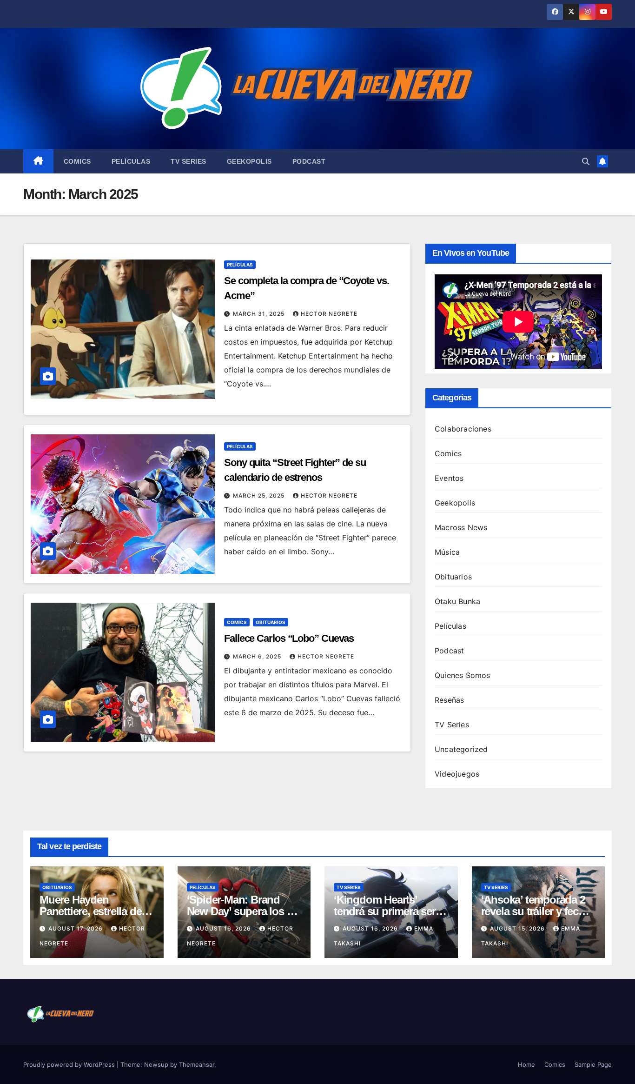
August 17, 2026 (76, 928)
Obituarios (270, 622)
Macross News (461, 527)
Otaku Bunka (457, 601)
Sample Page (593, 1064)
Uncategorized (461, 749)
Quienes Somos (462, 675)
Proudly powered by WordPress (70, 1064)
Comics (77, 161)
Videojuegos (457, 773)
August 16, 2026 (224, 928)
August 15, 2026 (518, 928)
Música (447, 552)
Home (526, 1064)
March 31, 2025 (259, 313)
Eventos (449, 478)
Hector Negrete (329, 313)
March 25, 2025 (259, 495)
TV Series (188, 161)
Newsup (156, 1064)
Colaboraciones (463, 428)
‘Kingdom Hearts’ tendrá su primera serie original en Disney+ (388, 911)
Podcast (309, 161)
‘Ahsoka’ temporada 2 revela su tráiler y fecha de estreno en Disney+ (535, 911)
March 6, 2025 (258, 656)
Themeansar (196, 1064)
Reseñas (449, 700)
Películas (131, 161)
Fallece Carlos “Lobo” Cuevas (289, 638)
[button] (585, 161)
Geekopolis (249, 161)
